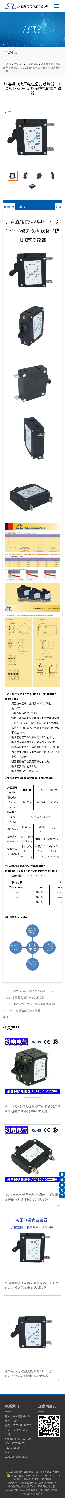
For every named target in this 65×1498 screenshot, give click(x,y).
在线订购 (21, 206)
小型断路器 (32, 64)
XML (52, 1475)
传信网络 (46, 1479)
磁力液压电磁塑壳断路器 (22, 1486)
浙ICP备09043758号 (47, 1472)
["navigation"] (56, 6)
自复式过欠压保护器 (31, 1493)
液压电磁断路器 (28, 1482)
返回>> (7, 1017)
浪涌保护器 (12, 1490)
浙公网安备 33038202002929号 (29, 1475)
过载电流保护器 (48, 1490)
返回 (58, 206)
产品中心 (11, 53)
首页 (8, 64)
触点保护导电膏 (29, 1490)
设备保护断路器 (48, 1482)
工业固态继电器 (46, 1486)
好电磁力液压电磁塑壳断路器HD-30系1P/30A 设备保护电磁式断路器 (33, 67)
